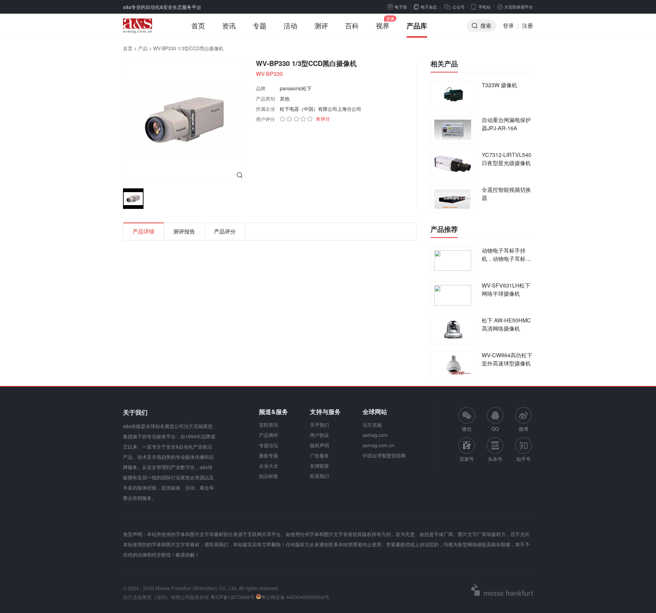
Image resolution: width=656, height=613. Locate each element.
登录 (508, 25)
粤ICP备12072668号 (232, 597)
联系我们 (319, 475)
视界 (383, 25)
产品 (143, 48)
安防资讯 (268, 424)
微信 (467, 419)
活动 (290, 25)
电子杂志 (429, 7)
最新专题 (268, 455)
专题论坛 (268, 445)
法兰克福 (372, 424)
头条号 (495, 458)
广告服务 (319, 455)
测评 (321, 25)
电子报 (401, 7)
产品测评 (268, 434)
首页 (198, 25)
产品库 (417, 25)
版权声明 (319, 445)
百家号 (467, 458)
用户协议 (319, 434)
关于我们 (319, 424)
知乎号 (523, 458)
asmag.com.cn (378, 445)
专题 (259, 25)
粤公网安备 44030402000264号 (295, 597)
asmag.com (375, 434)
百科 (352, 25)
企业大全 (268, 465)
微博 (523, 428)
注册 (527, 25)
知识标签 (268, 475)
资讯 (229, 25)
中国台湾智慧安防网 (384, 455)
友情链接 (319, 465)
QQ (495, 428)
